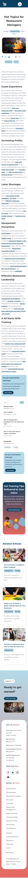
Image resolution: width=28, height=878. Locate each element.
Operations (9, 833)
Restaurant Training (11, 821)
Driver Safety (9, 800)
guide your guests (7, 170)
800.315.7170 (10, 741)
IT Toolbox (13, 864)
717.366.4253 (10, 758)
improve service (6, 175)
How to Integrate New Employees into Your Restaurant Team (14, 422)
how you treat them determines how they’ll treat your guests (13, 311)
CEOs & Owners (10, 824)
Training (16, 62)
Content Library (10, 807)
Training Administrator (12, 837)
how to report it (10, 269)
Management (9, 62)
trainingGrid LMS (10, 810)
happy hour (15, 118)
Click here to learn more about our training (13, 363)
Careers (8, 848)
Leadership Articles (14, 31)
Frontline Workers (11, 789)
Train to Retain (8, 412)
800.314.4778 (10, 751)
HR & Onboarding (11, 792)
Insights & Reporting (11, 813)
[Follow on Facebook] (8, 773)
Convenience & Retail (12, 817)
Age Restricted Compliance (13, 796)
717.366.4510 (10, 760)
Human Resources (8, 414)
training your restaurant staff (15, 344)
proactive (17, 301)
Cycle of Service (9, 121)
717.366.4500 (17, 745)
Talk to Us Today (11, 698)
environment (5, 233)
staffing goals (6, 238)
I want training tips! (14, 510)
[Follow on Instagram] (17, 773)
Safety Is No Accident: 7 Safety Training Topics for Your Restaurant (14, 606)
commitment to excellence (10, 299)
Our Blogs (5, 31)
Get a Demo (8, 392)
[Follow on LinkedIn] (13, 773)
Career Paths (9, 803)
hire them (13, 198)
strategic (10, 301)
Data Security (10, 852)
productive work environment (14, 259)
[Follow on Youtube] (8, 777)
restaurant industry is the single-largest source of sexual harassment (13, 243)
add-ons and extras (15, 172)
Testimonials (9, 844)
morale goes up (6, 216)
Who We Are (9, 840)
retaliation (18, 271)
